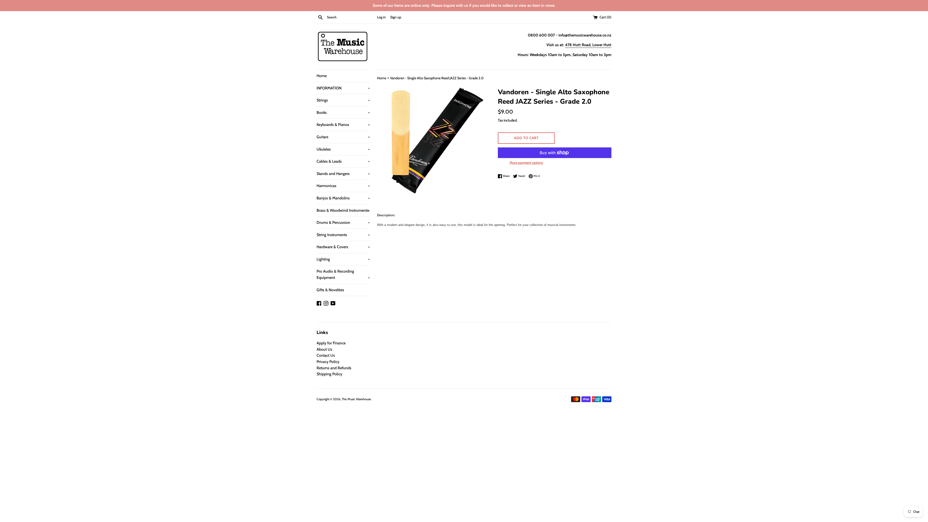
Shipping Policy (329, 374)
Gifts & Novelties (330, 290)
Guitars (343, 137)
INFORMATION (343, 88)
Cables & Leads (343, 161)
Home (322, 75)
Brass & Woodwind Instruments (343, 210)
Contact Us (326, 355)
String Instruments (343, 234)
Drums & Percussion (343, 222)
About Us (324, 349)
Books (343, 112)
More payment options (526, 162)
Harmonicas (343, 185)
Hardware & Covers (343, 247)
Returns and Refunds (334, 368)
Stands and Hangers (343, 173)
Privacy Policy (328, 361)
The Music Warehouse (356, 399)
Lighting (343, 259)
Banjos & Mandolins (343, 198)
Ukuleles (343, 149)
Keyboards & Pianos (343, 124)
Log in (381, 17)
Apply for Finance (331, 343)
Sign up (395, 17)
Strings (343, 100)
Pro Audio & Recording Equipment (343, 274)
